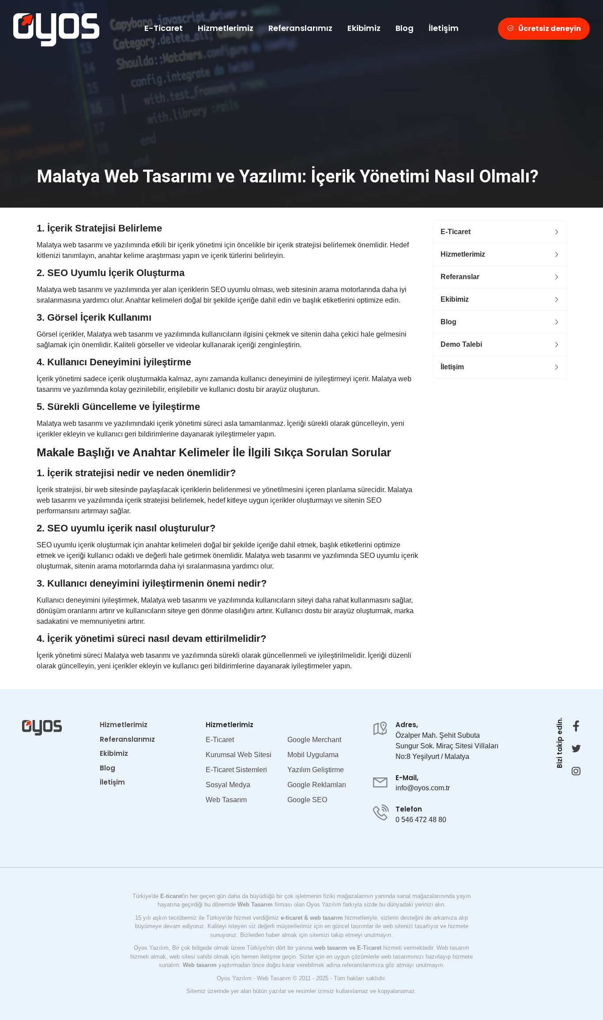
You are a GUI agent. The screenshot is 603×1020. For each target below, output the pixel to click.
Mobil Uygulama (313, 754)
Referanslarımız (300, 28)
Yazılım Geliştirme (315, 770)
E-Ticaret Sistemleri (236, 770)
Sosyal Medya (228, 785)
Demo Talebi (461, 344)
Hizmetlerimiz (225, 28)
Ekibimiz (364, 28)
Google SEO (307, 800)
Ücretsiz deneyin (549, 28)
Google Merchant (314, 739)
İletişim (444, 28)
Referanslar (460, 277)
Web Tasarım (226, 800)
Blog (405, 28)
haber (273, 935)
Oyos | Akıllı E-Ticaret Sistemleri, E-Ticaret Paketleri (56, 29)
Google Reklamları (316, 785)
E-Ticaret (163, 28)
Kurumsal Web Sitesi (238, 754)
